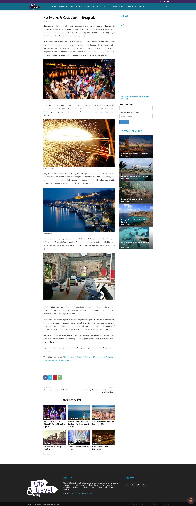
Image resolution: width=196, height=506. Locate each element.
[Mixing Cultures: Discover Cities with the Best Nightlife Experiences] (54, 412)
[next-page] (48, 453)
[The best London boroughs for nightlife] (54, 437)
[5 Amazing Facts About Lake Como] (136, 192)
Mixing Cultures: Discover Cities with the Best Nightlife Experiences (54, 424)
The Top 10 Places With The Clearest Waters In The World (135, 221)
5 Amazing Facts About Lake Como (131, 199)
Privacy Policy (143, 504)
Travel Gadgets (118, 6)
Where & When (75, 6)
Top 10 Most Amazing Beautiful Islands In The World (135, 243)
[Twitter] (164, 1)
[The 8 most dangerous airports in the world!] (136, 169)
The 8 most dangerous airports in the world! (134, 176)
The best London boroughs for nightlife (54, 447)
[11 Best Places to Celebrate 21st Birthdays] (136, 146)
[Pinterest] (55, 377)
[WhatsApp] (60, 377)
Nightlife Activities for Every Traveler (78, 447)
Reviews (62, 6)
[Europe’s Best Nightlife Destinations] (103, 437)
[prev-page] (44, 453)
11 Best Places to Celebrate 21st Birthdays (134, 153)
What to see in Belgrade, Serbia (76, 357)
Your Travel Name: (126, 104)
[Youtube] (167, 1)
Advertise (166, 504)
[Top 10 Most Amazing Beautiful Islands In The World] (136, 238)
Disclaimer (134, 504)
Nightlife (47, 419)
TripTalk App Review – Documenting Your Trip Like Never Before (99, 391)
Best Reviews (73, 419)
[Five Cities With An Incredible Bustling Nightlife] (103, 412)
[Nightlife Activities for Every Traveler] (79, 437)
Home (54, 6)
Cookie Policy (153, 504)
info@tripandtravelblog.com (82, 493)
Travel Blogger (125, 156)
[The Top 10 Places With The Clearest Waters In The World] (136, 215)
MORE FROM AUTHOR (72, 399)
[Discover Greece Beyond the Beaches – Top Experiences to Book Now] (79, 412)
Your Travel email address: (129, 113)
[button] (167, 6)
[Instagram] (161, 1)
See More (130, 6)
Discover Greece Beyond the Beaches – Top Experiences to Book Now (79, 424)
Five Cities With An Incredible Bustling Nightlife (103, 422)
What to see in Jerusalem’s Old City (55, 390)
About (141, 6)
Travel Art (105, 6)
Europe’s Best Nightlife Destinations (100, 447)
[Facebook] (157, 1)
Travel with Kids (91, 6)
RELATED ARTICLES (53, 399)
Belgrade (78, 42)
